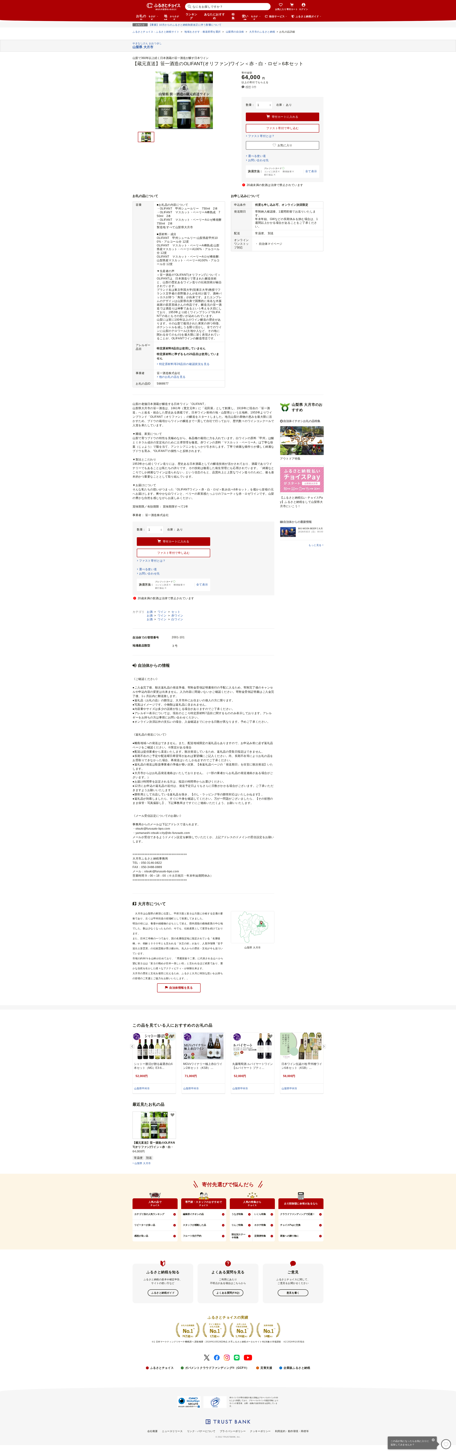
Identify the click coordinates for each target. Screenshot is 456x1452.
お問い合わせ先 (258, 160)
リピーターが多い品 (144, 1225)
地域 (171, 17)
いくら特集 (260, 1214)
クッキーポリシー (260, 1431)
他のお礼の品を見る (172, 376)
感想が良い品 (141, 1235)
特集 (233, 16)
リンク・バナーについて (201, 1431)
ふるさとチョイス (162, 1367)
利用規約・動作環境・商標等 (292, 1431)
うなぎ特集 (237, 1214)
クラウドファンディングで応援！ (297, 1214)
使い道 (250, 17)
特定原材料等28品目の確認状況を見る (184, 364)
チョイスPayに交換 (290, 1225)
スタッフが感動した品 (194, 1225)
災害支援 (266, 1367)
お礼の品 (145, 17)
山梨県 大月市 (142, 1163)
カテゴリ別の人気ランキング (149, 1214)
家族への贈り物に (289, 1235)
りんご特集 (237, 1225)
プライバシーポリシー (233, 1431)
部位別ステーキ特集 (238, 1236)
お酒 (150, 611)
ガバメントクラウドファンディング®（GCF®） (217, 1367)
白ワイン (177, 619)
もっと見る (315, 545)
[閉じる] (433, 1440)
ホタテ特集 (260, 1225)
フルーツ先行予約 (192, 1235)
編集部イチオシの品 (193, 1214)
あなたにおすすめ (214, 16)
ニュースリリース (172, 1431)
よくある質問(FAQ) (227, 1292)
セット (175, 611)
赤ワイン (177, 615)
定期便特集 (260, 1235)
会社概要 (152, 1431)
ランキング (191, 16)
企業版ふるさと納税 (297, 1367)
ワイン (162, 611)
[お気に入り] (446, 1444)
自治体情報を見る (181, 987)
